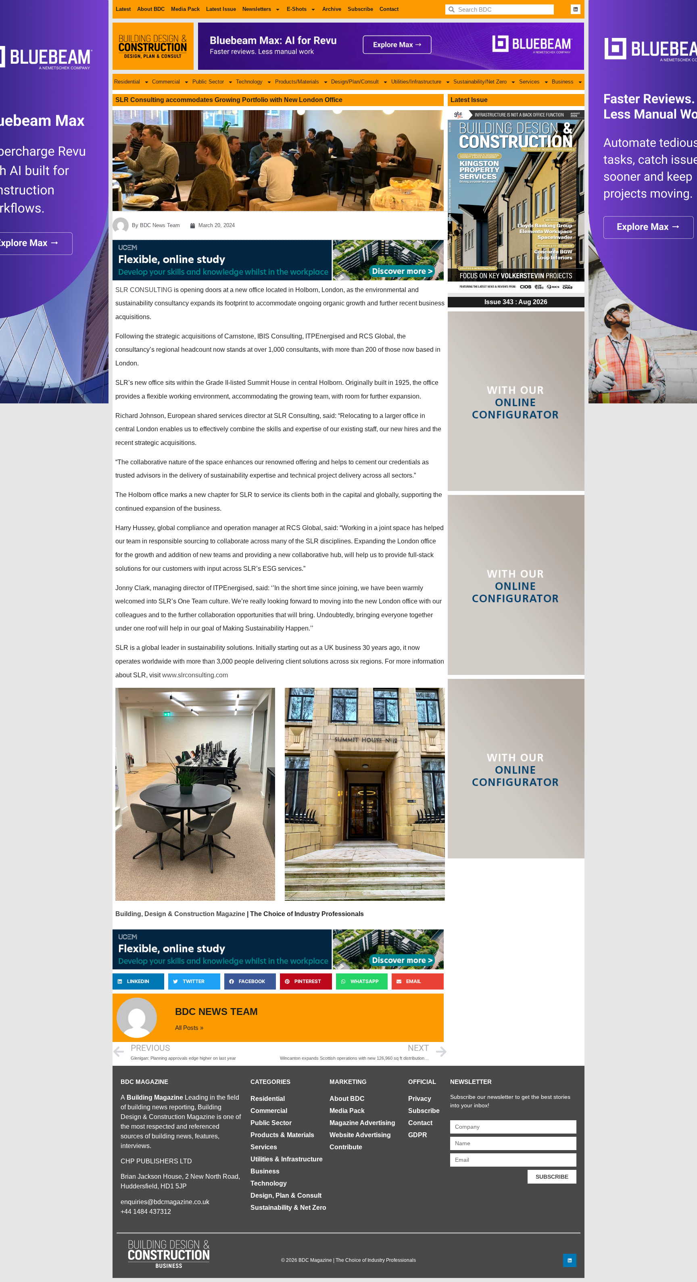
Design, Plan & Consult (285, 1195)
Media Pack (185, 9)
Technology (249, 82)
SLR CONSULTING (143, 289)
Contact (389, 9)
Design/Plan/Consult (355, 82)
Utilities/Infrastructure (416, 82)
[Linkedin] (575, 9)
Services (529, 82)
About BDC (151, 9)
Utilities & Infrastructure (286, 1159)
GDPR (417, 1135)
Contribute (346, 1147)
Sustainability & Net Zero (288, 1207)
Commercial (166, 82)
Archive (331, 9)
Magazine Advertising (362, 1122)
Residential (127, 82)
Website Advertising (360, 1135)
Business (563, 82)
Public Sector (208, 82)
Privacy (419, 1098)
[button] (138, 981)
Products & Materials (282, 1135)
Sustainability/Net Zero (480, 82)
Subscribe (360, 9)
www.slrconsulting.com (195, 675)
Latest (123, 9)
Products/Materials (297, 82)
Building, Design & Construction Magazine (180, 913)
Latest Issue (221, 9)
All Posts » (189, 1028)
